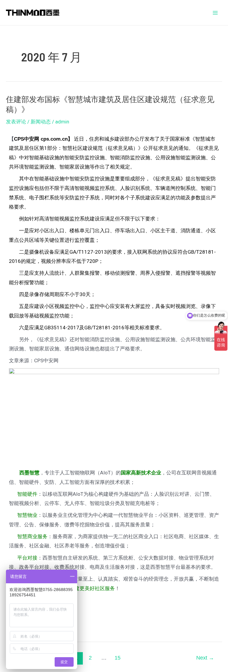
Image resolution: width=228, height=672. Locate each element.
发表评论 (16, 122)
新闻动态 (41, 122)
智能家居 (69, 167)
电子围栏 (39, 198)
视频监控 (95, 188)
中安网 (31, 139)
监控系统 (79, 219)
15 (118, 658)
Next (205, 658)
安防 (80, 158)
